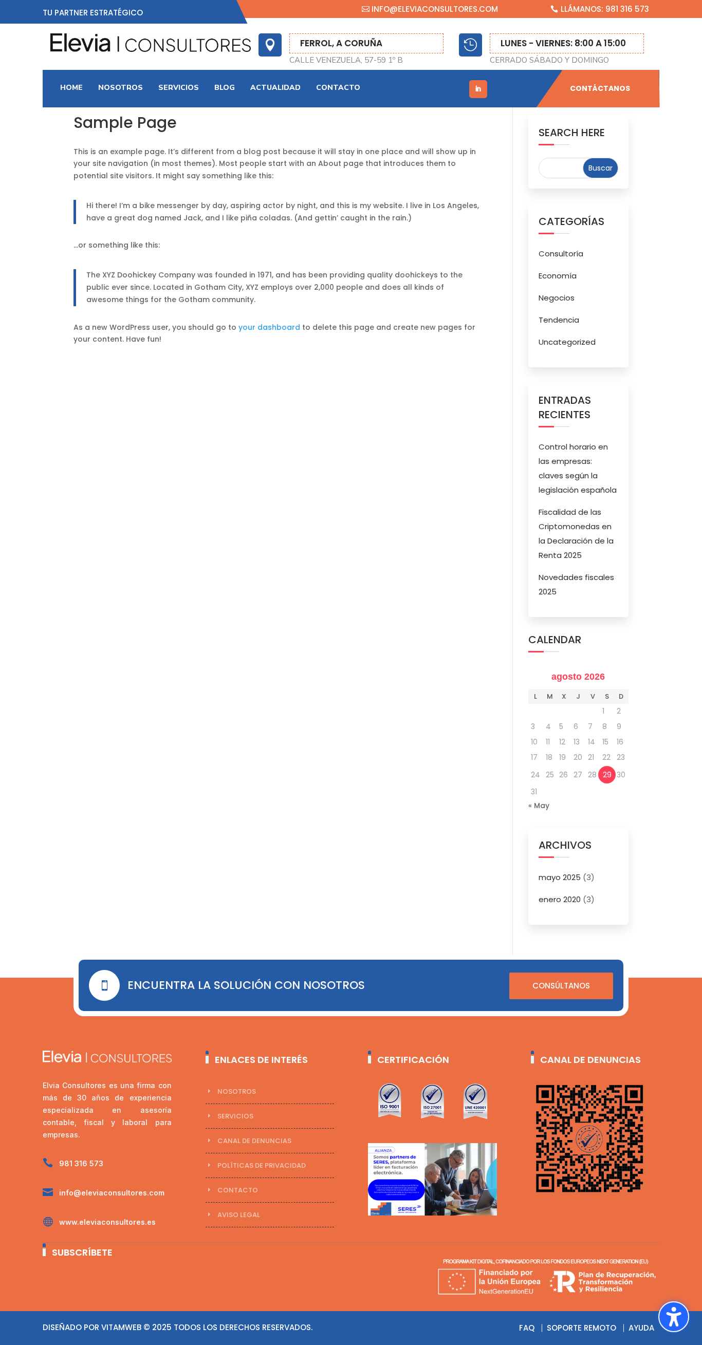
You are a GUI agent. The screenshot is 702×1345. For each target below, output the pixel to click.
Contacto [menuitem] (338, 87)
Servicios (235, 1116)
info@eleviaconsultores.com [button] (435, 9)
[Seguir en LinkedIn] (478, 89)
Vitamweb (121, 1327)
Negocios (557, 297)
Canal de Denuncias (254, 1141)
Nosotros (236, 1091)
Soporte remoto (581, 1327)
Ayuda (641, 1327)
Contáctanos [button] (600, 88)
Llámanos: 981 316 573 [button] (605, 9)
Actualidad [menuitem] (275, 87)
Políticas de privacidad (261, 1165)
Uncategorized (567, 342)
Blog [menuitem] (224, 87)
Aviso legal (238, 1215)
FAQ (526, 1327)
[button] (600, 168)
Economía (558, 275)
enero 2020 (560, 899)
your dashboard (269, 327)
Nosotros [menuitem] (120, 87)
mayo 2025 (560, 877)
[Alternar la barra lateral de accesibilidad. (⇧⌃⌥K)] (673, 1316)
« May (538, 805)
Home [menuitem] (71, 87)
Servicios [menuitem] (178, 87)
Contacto (237, 1190)
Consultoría (561, 253)
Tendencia (559, 319)
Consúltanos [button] (561, 985)
